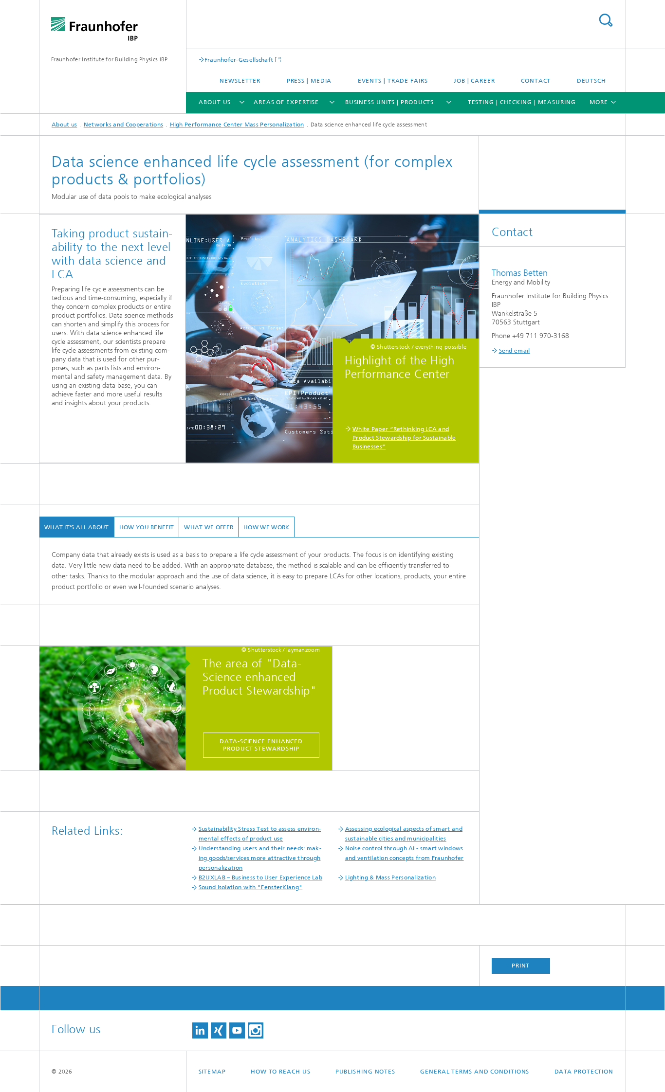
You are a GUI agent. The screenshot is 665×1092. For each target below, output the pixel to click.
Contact (536, 80)
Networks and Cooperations (124, 124)
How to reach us (281, 1071)
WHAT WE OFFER (208, 527)
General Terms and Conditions (474, 1071)
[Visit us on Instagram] (255, 1030)
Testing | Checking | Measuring (522, 102)
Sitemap (212, 1071)
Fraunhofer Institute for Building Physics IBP (109, 59)
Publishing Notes (365, 1071)
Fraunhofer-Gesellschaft (239, 59)
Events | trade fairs (393, 80)
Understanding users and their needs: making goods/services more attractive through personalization (260, 858)
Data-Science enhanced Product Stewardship (261, 745)
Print (521, 965)
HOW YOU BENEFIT (146, 527)
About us (215, 102)
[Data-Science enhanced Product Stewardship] (117, 708)
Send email (514, 350)
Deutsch (591, 80)
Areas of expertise (286, 102)
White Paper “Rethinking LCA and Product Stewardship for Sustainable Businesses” (404, 438)
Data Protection (584, 1071)
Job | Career (474, 80)
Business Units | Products (389, 102)
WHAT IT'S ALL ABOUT (76, 527)
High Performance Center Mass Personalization (237, 124)
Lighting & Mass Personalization (390, 877)
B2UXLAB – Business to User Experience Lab (260, 877)
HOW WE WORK (266, 527)
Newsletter (240, 80)
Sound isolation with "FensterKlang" (251, 887)
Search (605, 20)
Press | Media (309, 80)
